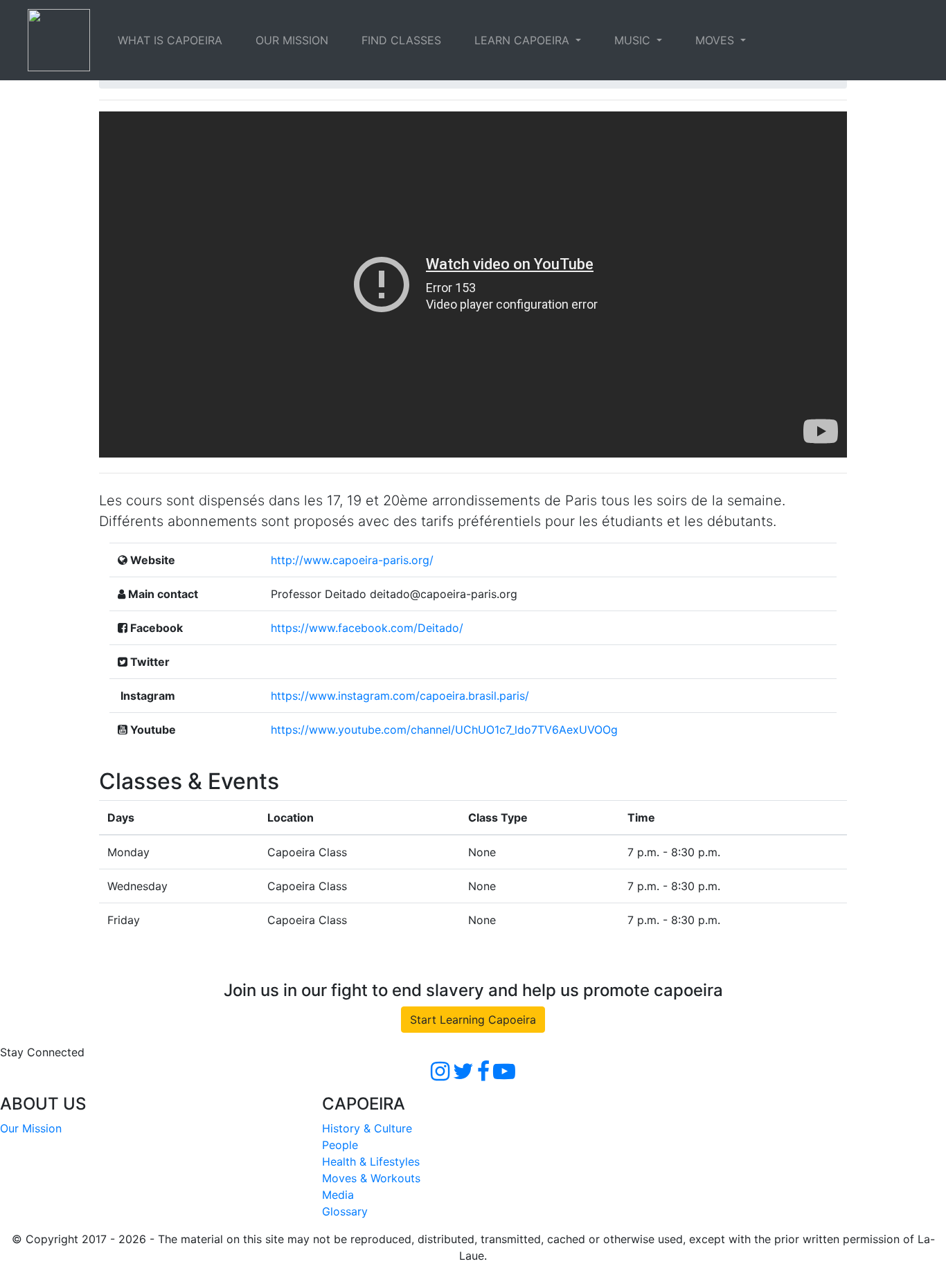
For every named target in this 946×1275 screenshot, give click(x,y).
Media (338, 1195)
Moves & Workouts (371, 1178)
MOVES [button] (716, 40)
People (340, 1145)
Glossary (345, 1211)
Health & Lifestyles (371, 1161)
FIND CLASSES (401, 40)
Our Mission (31, 1128)
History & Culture (367, 1128)
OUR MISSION (292, 40)
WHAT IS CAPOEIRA (170, 40)
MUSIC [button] (634, 40)
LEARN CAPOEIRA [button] (523, 40)
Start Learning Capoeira (473, 1020)
